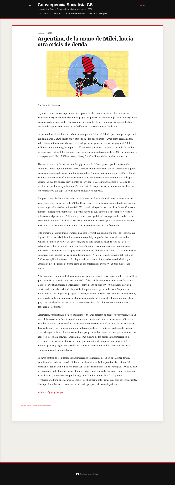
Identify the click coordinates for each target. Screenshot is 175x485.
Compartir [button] (23, 405)
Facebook (42, 14)
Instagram (103, 14)
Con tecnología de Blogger (89, 474)
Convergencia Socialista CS (65, 4)
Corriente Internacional (75, 14)
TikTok (92, 14)
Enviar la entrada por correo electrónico (39, 405)
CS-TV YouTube (56, 14)
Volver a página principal (51, 392)
